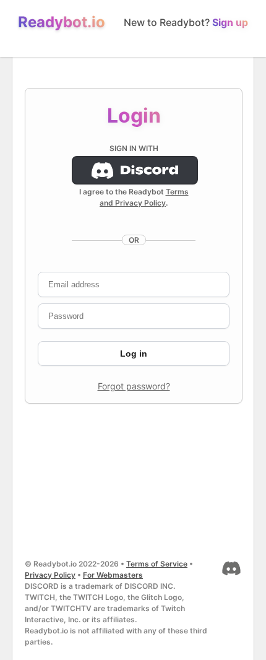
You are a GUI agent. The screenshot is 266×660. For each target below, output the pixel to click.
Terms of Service (156, 563)
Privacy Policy (50, 575)
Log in (133, 353)
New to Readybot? (186, 22)
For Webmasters (113, 575)
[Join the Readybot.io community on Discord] (230, 575)
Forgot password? (134, 386)
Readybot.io (61, 22)
